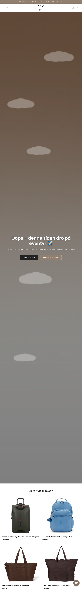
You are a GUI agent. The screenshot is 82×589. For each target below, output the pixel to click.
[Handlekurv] (78, 8)
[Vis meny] (4, 8)
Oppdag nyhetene (50, 257)
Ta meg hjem (29, 257)
